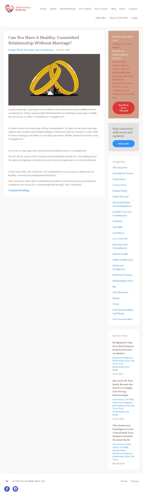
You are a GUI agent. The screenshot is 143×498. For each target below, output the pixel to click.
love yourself (120, 238)
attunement (119, 179)
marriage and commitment (39, 49)
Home (43, 8)
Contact (133, 8)
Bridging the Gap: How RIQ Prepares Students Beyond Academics (123, 348)
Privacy (135, 481)
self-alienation (120, 292)
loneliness (118, 232)
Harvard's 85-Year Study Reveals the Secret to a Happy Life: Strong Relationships (123, 387)
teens (116, 303)
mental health (120, 253)
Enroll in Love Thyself (124, 108)
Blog (113, 8)
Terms (124, 481)
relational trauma (122, 274)
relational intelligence (123, 357)
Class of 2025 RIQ (118, 17)
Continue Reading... (19, 190)
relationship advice (123, 280)
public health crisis (123, 259)
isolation (117, 221)
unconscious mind (123, 319)
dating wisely (15, 49)
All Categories (120, 167)
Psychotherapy (68, 8)
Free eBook (85, 8)
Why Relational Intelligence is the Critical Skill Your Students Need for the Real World (123, 432)
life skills (117, 227)
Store (122, 8)
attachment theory (123, 173)
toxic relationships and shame (121, 366)
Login (134, 17)
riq (114, 286)
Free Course (101, 8)
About (53, 8)
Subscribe (101, 17)
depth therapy (121, 196)
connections (119, 184)
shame (116, 298)
